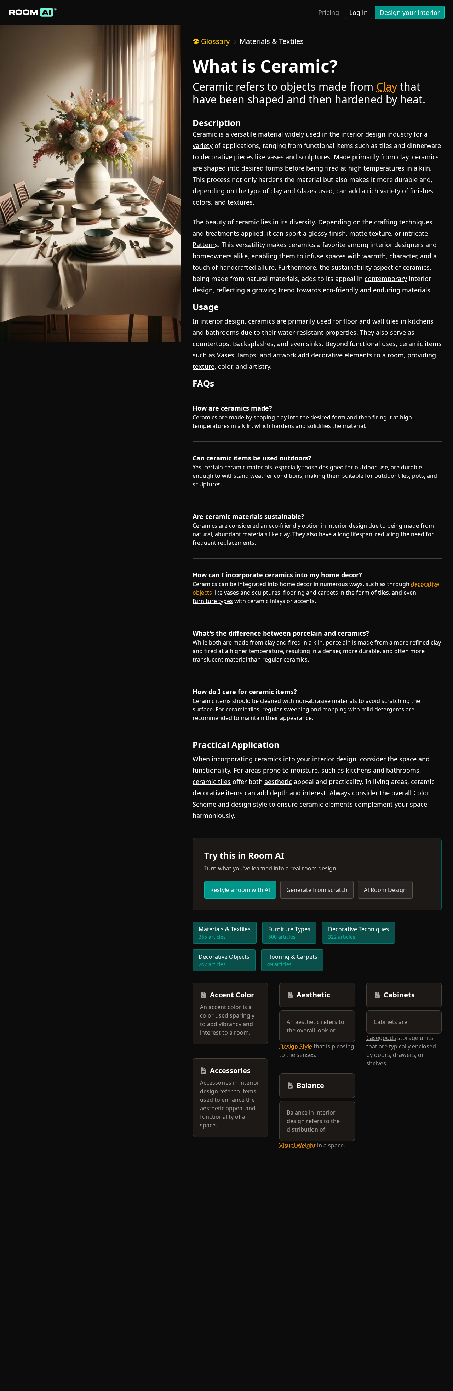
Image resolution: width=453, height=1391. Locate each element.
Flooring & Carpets (292, 960)
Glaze (305, 191)
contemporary (386, 278)
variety (203, 145)
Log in (358, 12)
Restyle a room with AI (240, 890)
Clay (386, 86)
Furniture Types (289, 932)
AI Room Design (385, 890)
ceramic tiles (212, 781)
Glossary (215, 41)
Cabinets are (390, 1022)
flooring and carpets (310, 592)
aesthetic (278, 781)
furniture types (213, 601)
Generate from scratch (317, 890)
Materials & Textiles (272, 41)
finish (337, 233)
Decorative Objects (224, 960)
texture (380, 233)
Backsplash (250, 343)
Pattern (204, 244)
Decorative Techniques (358, 932)
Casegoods (381, 1038)
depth (279, 793)
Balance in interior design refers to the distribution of (313, 1121)
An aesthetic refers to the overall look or (315, 1026)
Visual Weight (297, 1145)
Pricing (328, 12)
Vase (224, 355)
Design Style (295, 1046)
